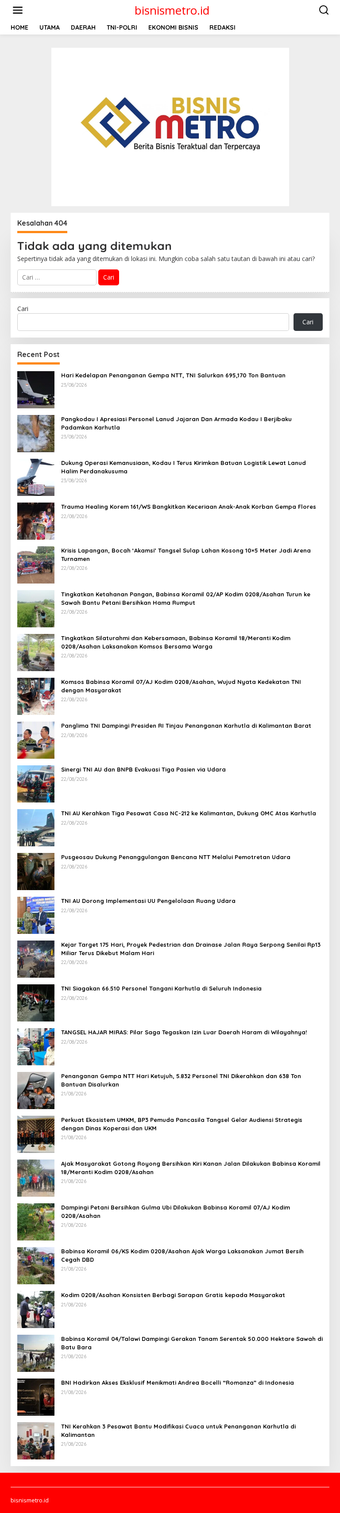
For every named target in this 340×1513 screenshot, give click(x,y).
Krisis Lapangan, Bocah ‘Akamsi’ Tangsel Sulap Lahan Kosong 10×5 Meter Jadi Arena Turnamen (186, 554)
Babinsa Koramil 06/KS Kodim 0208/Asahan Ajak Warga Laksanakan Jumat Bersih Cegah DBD (182, 1255)
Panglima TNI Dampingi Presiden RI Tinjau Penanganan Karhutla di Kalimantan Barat (186, 725)
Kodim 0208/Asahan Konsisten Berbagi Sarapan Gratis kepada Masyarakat (173, 1294)
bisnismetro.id (172, 10)
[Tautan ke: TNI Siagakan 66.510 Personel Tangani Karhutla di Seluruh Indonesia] (35, 1002)
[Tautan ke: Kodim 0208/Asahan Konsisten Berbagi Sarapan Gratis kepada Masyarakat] (35, 1309)
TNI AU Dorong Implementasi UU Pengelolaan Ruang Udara (148, 900)
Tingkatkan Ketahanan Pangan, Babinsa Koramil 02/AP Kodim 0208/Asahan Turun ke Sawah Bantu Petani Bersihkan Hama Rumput (185, 598)
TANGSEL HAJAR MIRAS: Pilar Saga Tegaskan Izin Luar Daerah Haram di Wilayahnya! (184, 1032)
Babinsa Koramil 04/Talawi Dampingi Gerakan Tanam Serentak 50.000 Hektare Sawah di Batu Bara (192, 1342)
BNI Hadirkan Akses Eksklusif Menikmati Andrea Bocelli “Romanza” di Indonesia (177, 1382)
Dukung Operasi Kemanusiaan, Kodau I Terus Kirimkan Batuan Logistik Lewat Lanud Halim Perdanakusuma (183, 466)
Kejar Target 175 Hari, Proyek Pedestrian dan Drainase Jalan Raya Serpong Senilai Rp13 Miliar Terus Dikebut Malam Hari (191, 948)
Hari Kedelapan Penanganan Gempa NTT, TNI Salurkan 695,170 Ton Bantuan (173, 375)
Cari (22, 308)
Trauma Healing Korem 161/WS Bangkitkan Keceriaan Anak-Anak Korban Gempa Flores (188, 506)
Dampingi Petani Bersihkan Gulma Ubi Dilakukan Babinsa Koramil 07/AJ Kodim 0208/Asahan (175, 1211)
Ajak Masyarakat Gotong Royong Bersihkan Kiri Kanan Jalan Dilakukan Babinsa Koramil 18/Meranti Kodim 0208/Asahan (191, 1167)
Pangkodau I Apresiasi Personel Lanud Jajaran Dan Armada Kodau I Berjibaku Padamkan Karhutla (176, 422)
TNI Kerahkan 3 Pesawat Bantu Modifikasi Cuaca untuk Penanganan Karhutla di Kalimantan (178, 1430)
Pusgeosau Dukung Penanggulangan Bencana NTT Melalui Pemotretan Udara (175, 856)
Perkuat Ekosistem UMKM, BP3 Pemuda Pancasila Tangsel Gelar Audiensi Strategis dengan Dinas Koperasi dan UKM (181, 1123)
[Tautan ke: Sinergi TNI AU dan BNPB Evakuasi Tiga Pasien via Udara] (35, 783)
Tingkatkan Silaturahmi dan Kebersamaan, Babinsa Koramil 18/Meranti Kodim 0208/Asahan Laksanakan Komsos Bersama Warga (175, 641)
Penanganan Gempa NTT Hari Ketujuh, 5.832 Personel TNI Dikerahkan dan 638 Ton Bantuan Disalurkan (181, 1079)
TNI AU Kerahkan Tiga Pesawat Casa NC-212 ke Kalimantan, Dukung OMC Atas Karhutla (188, 813)
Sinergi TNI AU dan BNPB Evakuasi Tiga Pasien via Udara (143, 769)
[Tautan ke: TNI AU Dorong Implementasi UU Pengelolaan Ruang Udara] (35, 914)
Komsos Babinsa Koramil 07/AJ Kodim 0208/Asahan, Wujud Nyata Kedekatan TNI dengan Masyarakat (181, 685)
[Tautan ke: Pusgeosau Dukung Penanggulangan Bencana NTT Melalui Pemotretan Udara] (35, 871)
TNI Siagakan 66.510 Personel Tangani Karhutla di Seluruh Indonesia (161, 988)
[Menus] (18, 10)
